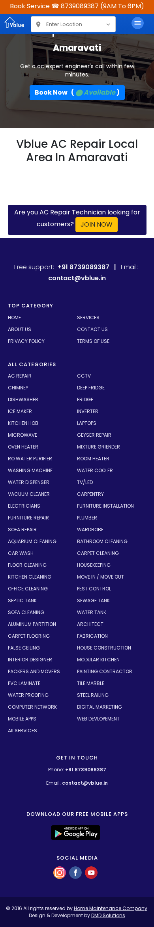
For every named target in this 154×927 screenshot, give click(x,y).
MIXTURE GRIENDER (98, 446)
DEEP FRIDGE (91, 387)
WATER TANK (91, 612)
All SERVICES (22, 730)
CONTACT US (92, 329)
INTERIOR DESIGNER (30, 659)
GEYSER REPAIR (94, 435)
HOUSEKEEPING (94, 565)
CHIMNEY (18, 387)
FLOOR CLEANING (27, 565)
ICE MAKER (20, 411)
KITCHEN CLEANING (29, 576)
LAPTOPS (86, 423)
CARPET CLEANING (98, 553)
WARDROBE (90, 529)
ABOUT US (19, 329)
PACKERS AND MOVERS (34, 671)
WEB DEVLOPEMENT (98, 718)
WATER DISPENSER (28, 482)
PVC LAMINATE (24, 683)
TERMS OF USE (93, 341)
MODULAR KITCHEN (98, 659)
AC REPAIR (20, 375)
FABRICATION (92, 636)
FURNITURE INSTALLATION (105, 506)
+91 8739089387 (85, 769)
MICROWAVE (22, 435)
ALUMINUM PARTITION (32, 624)
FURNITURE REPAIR (28, 517)
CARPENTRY (90, 494)
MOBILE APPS (22, 718)
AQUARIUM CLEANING (32, 541)
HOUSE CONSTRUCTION (104, 647)
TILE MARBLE (90, 683)
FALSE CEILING (24, 647)
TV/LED (85, 482)
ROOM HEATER (93, 458)
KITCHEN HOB (23, 423)
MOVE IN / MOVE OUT (100, 576)
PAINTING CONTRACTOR (104, 671)
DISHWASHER (23, 399)
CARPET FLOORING (29, 636)
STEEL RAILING (93, 695)
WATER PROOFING (28, 695)
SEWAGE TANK (93, 600)
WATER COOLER (95, 470)
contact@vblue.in (85, 783)
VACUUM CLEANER (29, 494)
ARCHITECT (90, 624)
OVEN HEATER (23, 446)
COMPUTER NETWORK (32, 707)
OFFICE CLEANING (28, 588)
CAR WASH (21, 553)
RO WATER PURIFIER (30, 458)
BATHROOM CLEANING (102, 541)
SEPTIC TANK (22, 600)
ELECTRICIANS (24, 506)
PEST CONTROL (94, 588)
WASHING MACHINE (30, 470)
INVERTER (87, 411)
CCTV (84, 375)
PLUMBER (87, 517)
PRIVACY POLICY (26, 341)
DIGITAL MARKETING (99, 707)
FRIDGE (85, 399)
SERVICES (88, 317)
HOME (14, 317)
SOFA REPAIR (22, 529)
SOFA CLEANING (26, 612)
